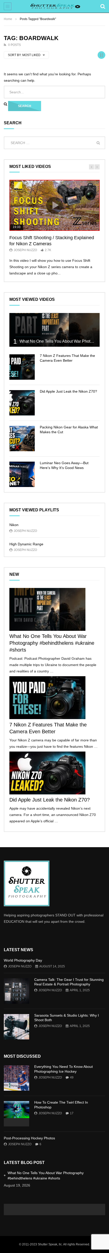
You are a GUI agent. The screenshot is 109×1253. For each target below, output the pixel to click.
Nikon (14, 525)
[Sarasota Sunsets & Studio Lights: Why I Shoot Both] (16, 1026)
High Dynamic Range (26, 544)
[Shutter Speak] (54, 6)
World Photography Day (23, 960)
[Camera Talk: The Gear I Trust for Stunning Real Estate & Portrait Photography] (16, 991)
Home (8, 19)
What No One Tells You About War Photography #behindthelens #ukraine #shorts (51, 643)
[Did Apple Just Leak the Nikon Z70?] (22, 402)
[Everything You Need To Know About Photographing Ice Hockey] (16, 1078)
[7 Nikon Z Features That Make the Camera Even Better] (22, 367)
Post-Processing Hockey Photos (29, 1138)
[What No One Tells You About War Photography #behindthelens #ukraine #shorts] (54, 330)
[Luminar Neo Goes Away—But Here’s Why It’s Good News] (22, 474)
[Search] (102, 6)
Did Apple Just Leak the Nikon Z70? (68, 391)
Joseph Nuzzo (25, 250)
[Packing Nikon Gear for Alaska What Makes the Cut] (22, 438)
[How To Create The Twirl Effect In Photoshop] (16, 1113)
